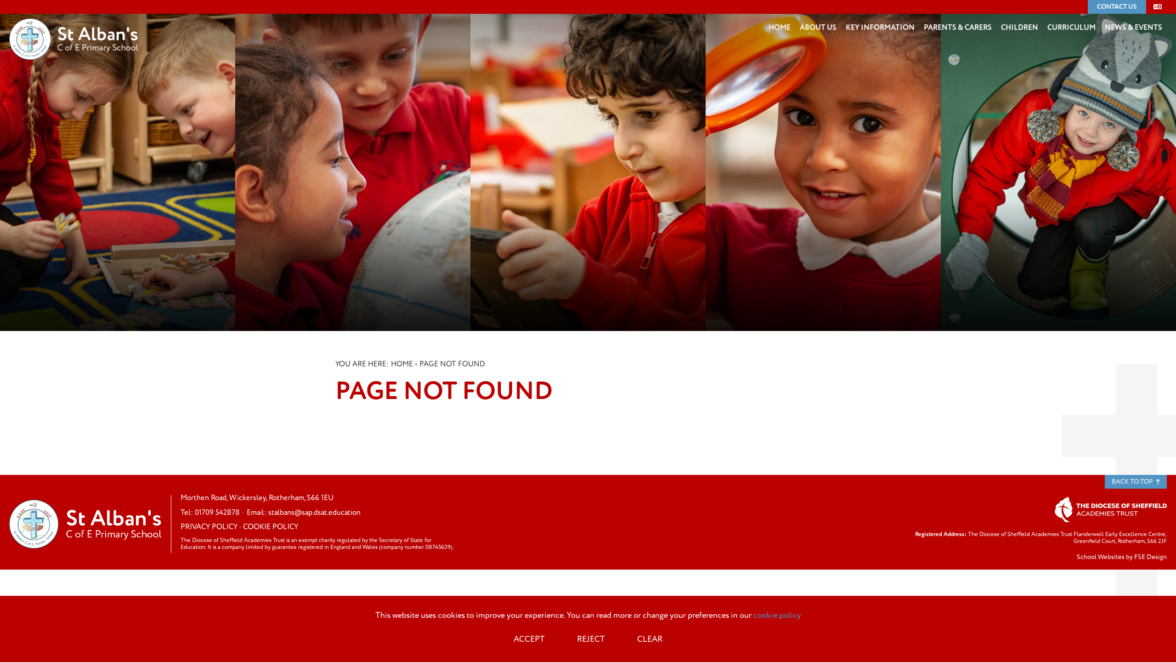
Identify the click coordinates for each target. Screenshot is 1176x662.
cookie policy (777, 615)
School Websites (1101, 557)
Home (402, 364)
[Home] (73, 25)
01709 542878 (217, 512)
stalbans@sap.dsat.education (314, 512)
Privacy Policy (209, 526)
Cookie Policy (270, 526)
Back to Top (1133, 481)
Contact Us (1117, 7)
